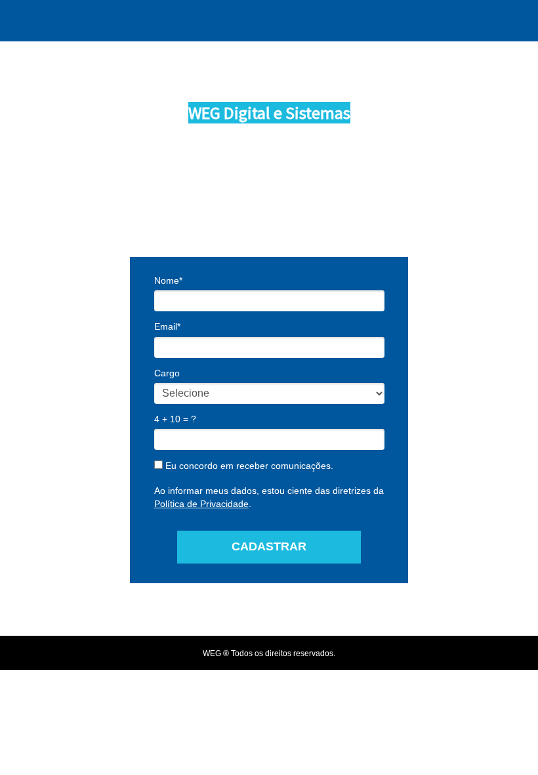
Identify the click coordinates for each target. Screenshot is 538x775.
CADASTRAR (269, 546)
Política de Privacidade (201, 503)
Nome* (168, 280)
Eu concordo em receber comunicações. (248, 465)
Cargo (167, 373)
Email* (167, 326)
